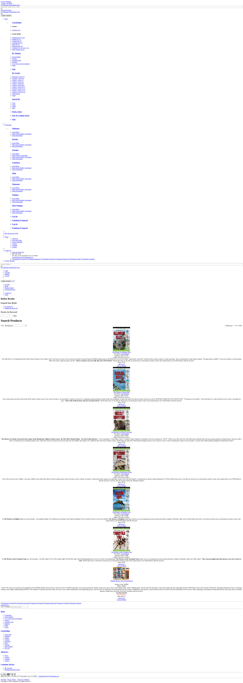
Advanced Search (6, 10)
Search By (16, 99)
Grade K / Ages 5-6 (18, 78)
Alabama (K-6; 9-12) (18, 37)
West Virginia (17, 206)
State (13, 108)
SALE (6, 627)
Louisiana (16, 163)
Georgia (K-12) (16, 41)
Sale (13, 69)
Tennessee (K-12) (17, 46)
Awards (14, 244)
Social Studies (16, 57)
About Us (15, 238)
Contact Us (8, 250)
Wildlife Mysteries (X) (11, 308)
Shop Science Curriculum (20, 155)
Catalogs (14, 245)
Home (6, 286)
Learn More (15, 132)
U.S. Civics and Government (21, 64)
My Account (8, 668)
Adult (14, 95)
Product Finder (9, 288)
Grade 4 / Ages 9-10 (18, 85)
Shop (6, 19)
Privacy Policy (11, 679)
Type (13, 103)
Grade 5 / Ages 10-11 (18, 87)
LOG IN (7, 648)
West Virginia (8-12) (18, 49)
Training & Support (20, 220)
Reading (14, 62)
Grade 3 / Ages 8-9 (18, 83)
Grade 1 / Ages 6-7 (18, 80)
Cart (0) (7, 276)
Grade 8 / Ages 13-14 (18, 92)
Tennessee (16, 184)
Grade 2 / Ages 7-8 (18, 82)
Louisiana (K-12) (17, 43)
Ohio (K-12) (16, 44)
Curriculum (16, 23)
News (6, 655)
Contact (3, 3)
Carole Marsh (125, 354)
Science (14, 58)
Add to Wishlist (121, 366)
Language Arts (16, 60)
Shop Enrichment (17, 135)
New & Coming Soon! (20, 116)
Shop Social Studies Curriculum (21, 134)
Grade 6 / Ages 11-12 (18, 88)
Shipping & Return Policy (12, 670)
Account (7, 272)
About (6, 237)
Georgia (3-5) (16, 30)
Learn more (8, 634)
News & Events (17, 240)
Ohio (14, 173)
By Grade (16, 73)
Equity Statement (17, 242)
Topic (14, 104)
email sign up (5, 605)
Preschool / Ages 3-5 (18, 77)
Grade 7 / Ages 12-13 (18, 90)
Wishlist (7, 274)
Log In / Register (6, 1)
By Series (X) (9, 306)
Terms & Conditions (23, 679)
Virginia (15, 195)
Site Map (3, 679)
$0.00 (9, 3)
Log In (14, 216)
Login (6, 271)
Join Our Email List (18, 252)
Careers (14, 247)
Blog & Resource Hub (11, 233)
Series (14, 106)
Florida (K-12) (16, 39)
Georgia (15, 150)
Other (14, 65)
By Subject (16, 53)
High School (16, 94)
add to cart (121, 364)
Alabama (15, 128)
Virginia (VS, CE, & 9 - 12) (20, 48)
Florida (15, 139)
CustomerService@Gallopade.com (22, 257)
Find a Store (17, 112)
